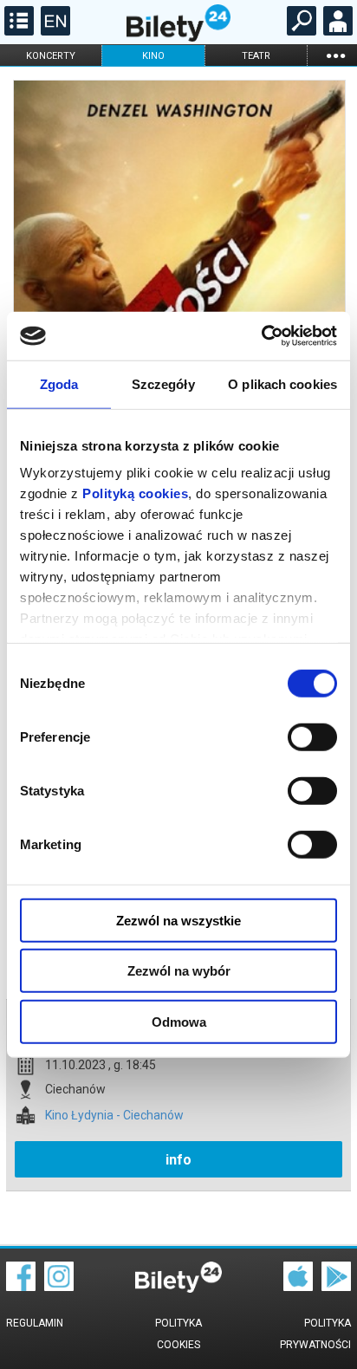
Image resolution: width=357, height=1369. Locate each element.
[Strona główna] (178, 37)
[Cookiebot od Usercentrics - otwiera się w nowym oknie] (261, 336)
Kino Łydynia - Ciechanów (114, 1115)
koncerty (50, 56)
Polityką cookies (135, 493)
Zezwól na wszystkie (178, 919)
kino (153, 56)
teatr (256, 56)
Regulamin (34, 1323)
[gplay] (336, 1287)
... (335, 55)
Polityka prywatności (315, 1334)
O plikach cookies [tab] (282, 383)
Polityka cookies (178, 1334)
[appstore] (298, 1287)
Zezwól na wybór (178, 970)
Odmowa (179, 1021)
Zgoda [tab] (59, 383)
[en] (53, 31)
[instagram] (59, 1287)
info (178, 1160)
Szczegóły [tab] (163, 383)
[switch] (312, 736)
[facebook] (21, 1287)
